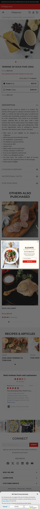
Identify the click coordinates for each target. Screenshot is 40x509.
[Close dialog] (38, 241)
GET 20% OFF (29, 261)
